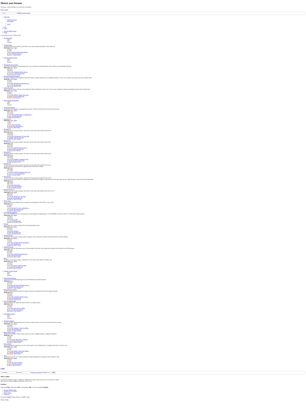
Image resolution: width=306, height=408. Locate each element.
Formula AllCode (8, 235)
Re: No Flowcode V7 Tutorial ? (20, 339)
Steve (10, 53)
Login (3, 368)
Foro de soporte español (10, 301)
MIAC (5, 258)
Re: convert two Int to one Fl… (20, 147)
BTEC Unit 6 (7, 201)
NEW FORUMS (16, 124)
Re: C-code (15, 219)
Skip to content (4, 9)
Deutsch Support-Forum (10, 278)
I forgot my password (36, 372)
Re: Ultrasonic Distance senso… (20, 72)
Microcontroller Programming (11, 100)
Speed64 (11, 286)
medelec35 (11, 96)
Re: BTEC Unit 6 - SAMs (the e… (20, 208)
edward (10, 198)
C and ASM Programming (10, 212)
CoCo (5, 355)
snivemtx (11, 209)
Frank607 (11, 137)
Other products (7, 344)
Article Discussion (8, 87)
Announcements (8, 38)
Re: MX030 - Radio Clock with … (20, 95)
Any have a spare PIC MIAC (19, 265)
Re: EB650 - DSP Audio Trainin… (20, 351)
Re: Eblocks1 (15, 231)
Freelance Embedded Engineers (12, 76)
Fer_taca (11, 309)
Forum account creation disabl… (20, 52)
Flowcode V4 (7, 176)
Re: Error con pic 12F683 (18, 308)
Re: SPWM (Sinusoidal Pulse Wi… (21, 83)
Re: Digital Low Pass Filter (19, 196)
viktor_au (11, 149)
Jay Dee (11, 267)
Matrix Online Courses (9, 332)
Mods (15, 48)
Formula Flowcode (8, 247)
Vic (9, 244)
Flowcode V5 (7, 163)
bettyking (45, 387)
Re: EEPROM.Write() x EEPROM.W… (22, 114)
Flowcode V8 (7, 129)
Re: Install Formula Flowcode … (20, 254)
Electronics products (9, 321)
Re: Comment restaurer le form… (20, 297)
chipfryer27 (11, 73)
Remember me (46, 372)
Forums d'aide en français (10, 289)
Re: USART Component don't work (21, 172)
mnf (10, 85)
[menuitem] (12, 20)
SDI (10, 232)
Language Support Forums (10, 271)
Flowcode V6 (7, 152)
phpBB (9, 397)
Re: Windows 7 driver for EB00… (20, 328)
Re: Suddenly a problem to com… (20, 159)
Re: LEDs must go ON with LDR (20, 136)
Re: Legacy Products (17, 362)
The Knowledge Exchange (10, 57)
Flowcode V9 (7, 119)
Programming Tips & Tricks (11, 65)
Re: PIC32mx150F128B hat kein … (21, 285)
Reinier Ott (11, 160)
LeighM (11, 341)
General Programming (9, 107)
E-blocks (6, 224)
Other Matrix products (9, 314)
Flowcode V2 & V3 (9, 189)
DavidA (11, 126)
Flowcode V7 (7, 140)
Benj (12, 48)
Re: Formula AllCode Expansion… (21, 242)
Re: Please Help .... (17, 185)
